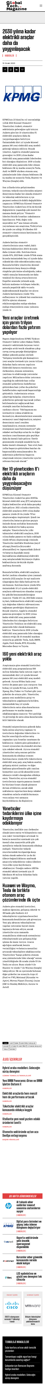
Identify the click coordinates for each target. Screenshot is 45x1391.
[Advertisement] (22, 1167)
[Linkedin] (16, 69)
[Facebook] (5, 69)
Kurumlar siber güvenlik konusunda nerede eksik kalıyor (29, 1260)
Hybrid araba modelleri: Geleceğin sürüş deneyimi (21, 1069)
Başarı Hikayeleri (10, 1139)
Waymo (12, 1049)
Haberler (7, 1088)
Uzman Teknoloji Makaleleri (16, 1075)
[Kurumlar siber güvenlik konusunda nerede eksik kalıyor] (8, 1261)
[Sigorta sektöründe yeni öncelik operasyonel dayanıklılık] (8, 1241)
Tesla (5, 1049)
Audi (11, 1043)
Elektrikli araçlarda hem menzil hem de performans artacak (19, 1095)
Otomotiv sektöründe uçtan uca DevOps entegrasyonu (20, 1133)
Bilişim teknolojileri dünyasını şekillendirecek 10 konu (33, 1320)
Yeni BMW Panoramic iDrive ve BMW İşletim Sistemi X (22, 1082)
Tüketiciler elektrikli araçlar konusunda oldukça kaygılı (18, 1108)
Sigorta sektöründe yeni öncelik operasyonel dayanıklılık (27, 1242)
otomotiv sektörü (18, 1046)
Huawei (6, 1046)
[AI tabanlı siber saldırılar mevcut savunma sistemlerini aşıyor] (8, 1206)
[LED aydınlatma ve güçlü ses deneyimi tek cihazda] (8, 1277)
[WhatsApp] (10, 69)
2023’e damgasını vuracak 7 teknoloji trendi (12, 1319)
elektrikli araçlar (27, 1043)
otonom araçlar (34, 1046)
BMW (16, 1043)
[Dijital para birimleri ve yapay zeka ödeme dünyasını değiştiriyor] (8, 1225)
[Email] (22, 69)
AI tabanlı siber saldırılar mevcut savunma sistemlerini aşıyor (28, 1206)
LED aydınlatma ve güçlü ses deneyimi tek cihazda (29, 1276)
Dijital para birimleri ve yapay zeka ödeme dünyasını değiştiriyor (29, 1224)
